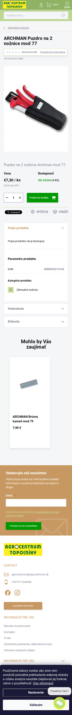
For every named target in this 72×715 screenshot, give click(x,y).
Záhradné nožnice (27, 289)
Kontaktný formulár (23, 605)
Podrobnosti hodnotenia (52, 52)
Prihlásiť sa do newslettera (23, 526)
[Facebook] (7, 592)
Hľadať (63, 15)
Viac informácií (43, 683)
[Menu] (67, 5)
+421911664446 (21, 581)
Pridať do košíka (39, 197)
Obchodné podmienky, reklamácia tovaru (28, 644)
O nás (7, 638)
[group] (36, 404)
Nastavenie (36, 692)
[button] (30, 428)
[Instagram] (16, 592)
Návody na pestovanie (17, 625)
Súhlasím (36, 705)
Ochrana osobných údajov (19, 650)
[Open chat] (59, 703)
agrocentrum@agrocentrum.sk (30, 574)
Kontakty (9, 632)
